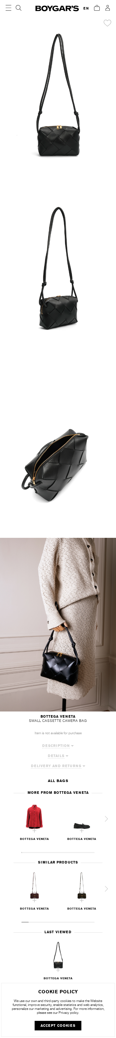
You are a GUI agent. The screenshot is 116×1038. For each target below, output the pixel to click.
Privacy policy (68, 1013)
